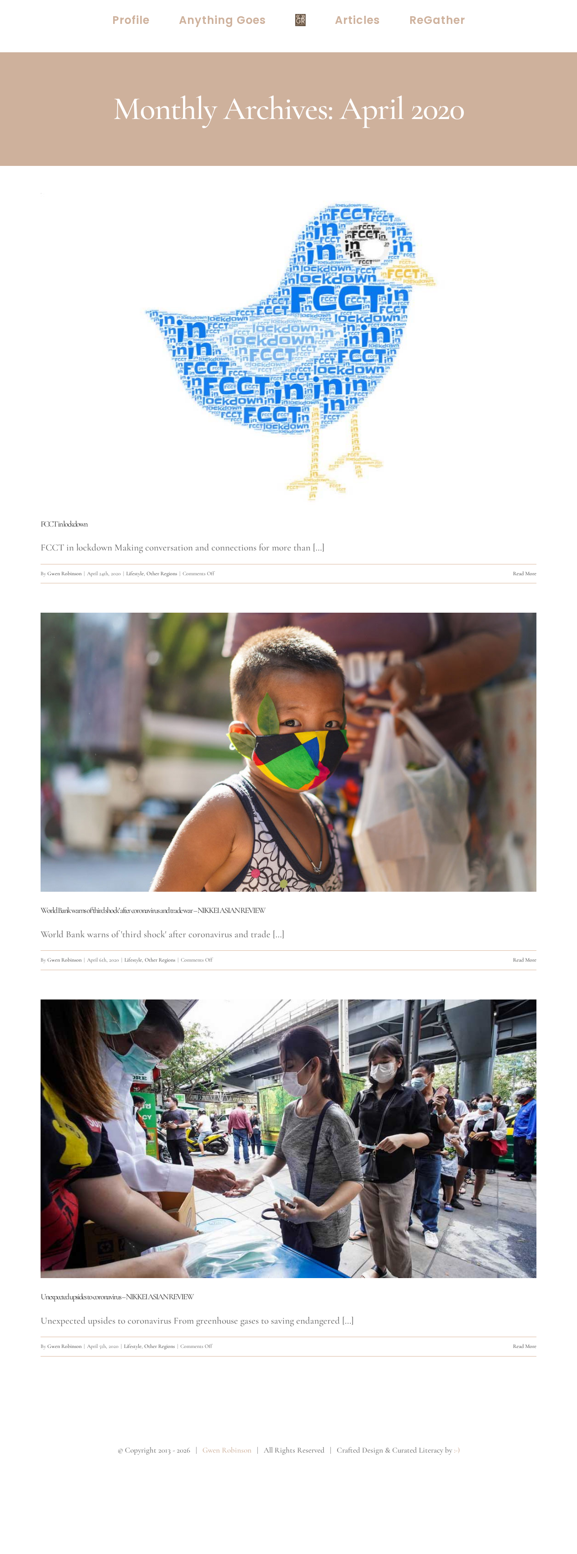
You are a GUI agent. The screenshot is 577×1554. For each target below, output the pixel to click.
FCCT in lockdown (64, 524)
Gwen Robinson (64, 573)
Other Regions (162, 573)
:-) (457, 1450)
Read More (524, 573)
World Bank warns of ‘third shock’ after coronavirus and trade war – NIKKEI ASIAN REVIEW (153, 910)
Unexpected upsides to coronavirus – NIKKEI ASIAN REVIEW (117, 1297)
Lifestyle (135, 573)
